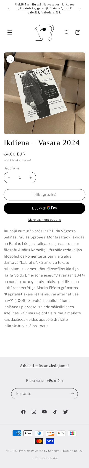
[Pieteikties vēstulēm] (72, 393)
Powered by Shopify (45, 450)
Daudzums (11, 168)
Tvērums (24, 450)
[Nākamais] (80, 8)
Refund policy (73, 450)
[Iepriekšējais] (9, 8)
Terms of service (46, 458)
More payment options (44, 219)
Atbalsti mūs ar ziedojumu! (44, 365)
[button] (9, 32)
